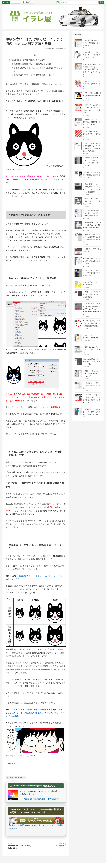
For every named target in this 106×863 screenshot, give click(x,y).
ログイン (6, 2)
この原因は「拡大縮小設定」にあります (28, 60)
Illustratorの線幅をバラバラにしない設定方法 (32, 64)
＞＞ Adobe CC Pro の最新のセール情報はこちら (40, 799)
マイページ (16, 2)
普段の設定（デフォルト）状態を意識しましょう (34, 75)
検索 (101, 2)
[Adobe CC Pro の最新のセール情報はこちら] (13, 795)
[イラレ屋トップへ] (53, 16)
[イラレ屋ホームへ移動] (58, 2)
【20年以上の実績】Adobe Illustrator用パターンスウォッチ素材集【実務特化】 (35, 827)
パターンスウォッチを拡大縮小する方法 (35, 710)
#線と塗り (11, 763)
